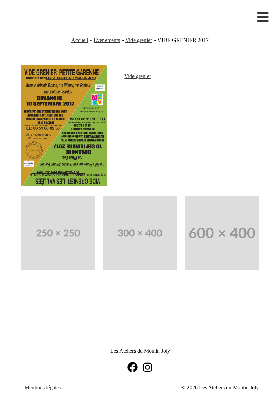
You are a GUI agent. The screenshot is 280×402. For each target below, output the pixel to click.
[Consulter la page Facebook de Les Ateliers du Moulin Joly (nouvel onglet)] (132, 367)
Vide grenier (138, 40)
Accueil (79, 40)
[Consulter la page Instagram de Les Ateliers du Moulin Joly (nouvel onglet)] (147, 367)
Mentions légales (43, 387)
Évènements (107, 40)
